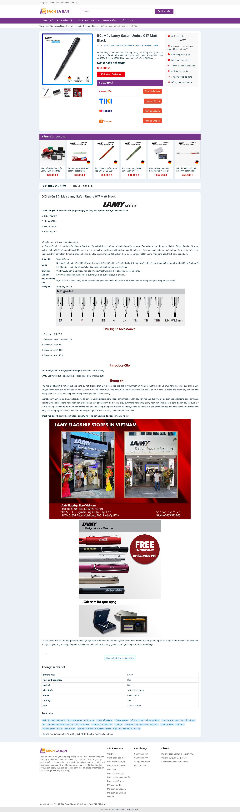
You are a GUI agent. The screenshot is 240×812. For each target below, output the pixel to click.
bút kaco (154, 724)
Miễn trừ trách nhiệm (116, 765)
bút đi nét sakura (104, 720)
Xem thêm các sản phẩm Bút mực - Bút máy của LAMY (134, 45)
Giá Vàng (84, 804)
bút (44, 724)
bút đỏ (81, 728)
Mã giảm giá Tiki (114, 785)
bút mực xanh (167, 724)
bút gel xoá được (103, 728)
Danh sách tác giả (115, 773)
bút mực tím (97, 724)
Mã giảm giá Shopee (116, 793)
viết (115, 728)
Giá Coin (101, 804)
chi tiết (83, 186)
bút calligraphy (75, 720)
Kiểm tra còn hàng (111, 74)
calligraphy (89, 720)
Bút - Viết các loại (73, 26)
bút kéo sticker (188, 720)
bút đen (108, 724)
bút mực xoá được (170, 720)
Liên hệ (74, 2)
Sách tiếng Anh (86, 20)
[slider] (46, 92)
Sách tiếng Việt (65, 20)
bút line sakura (121, 720)
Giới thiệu (65, 2)
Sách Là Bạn (132, 809)
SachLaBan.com (117, 809)
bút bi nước (70, 728)
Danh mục (54, 2)
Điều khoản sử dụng (116, 761)
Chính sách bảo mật (116, 758)
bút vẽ (137, 728)
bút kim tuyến (125, 728)
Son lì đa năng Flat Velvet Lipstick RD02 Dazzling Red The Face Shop (81, 734)
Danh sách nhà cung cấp (118, 777)
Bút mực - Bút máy (90, 26)
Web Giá (93, 804)
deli (44, 720)
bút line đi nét (137, 720)
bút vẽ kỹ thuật (152, 720)
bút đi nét (129, 724)
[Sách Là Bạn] (53, 750)
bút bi (59, 728)
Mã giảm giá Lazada (116, 789)
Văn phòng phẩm (107, 20)
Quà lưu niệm (127, 20)
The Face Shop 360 (70, 804)
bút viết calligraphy (57, 720)
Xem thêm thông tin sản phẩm (120, 658)
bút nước (180, 724)
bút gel (89, 728)
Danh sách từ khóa (115, 781)
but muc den (142, 724)
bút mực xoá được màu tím (60, 724)
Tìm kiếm (165, 11)
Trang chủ (43, 2)
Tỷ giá (57, 804)
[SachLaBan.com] (54, 11)
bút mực (118, 724)
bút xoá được (48, 728)
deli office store (82, 724)
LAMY (106, 45)
